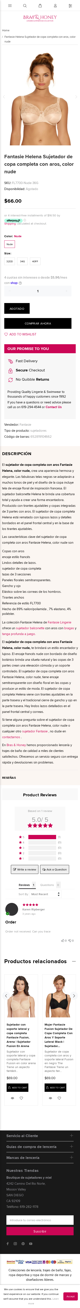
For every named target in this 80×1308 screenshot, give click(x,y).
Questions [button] (47, 885)
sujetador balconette (30, 628)
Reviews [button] (24, 885)
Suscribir (39, 1231)
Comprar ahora (38, 323)
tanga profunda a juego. (19, 634)
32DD (9, 261)
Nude (10, 244)
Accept (71, 1296)
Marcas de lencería (22, 1157)
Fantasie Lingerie (59, 622)
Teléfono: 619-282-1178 (22, 1206)
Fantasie (25, 424)
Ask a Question (57, 869)
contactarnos (11, 737)
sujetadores (38, 430)
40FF (35, 261)
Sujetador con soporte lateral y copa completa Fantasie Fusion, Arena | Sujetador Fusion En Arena (19, 1035)
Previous (4, 97)
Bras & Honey (16, 745)
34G (22, 261)
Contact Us (54, 407)
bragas (69, 628)
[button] (40, 837)
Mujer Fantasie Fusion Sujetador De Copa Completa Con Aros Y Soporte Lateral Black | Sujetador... (59, 1035)
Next (76, 97)
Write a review (26, 869)
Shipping (10, 223)
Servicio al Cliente (22, 1136)
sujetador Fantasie (35, 731)
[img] (40, 905)
